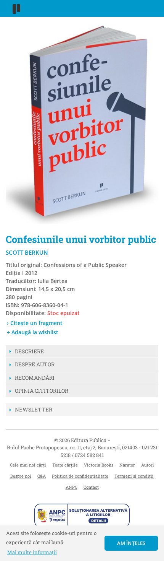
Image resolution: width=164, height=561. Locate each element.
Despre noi (20, 476)
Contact (91, 487)
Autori (147, 465)
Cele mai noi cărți (28, 465)
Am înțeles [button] (131, 543)
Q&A (41, 476)
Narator (127, 465)
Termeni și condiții (134, 476)
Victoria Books (98, 465)
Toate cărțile (65, 465)
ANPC (71, 487)
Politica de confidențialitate (80, 476)
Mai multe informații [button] (32, 552)
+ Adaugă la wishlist (32, 332)
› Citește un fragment (35, 323)
